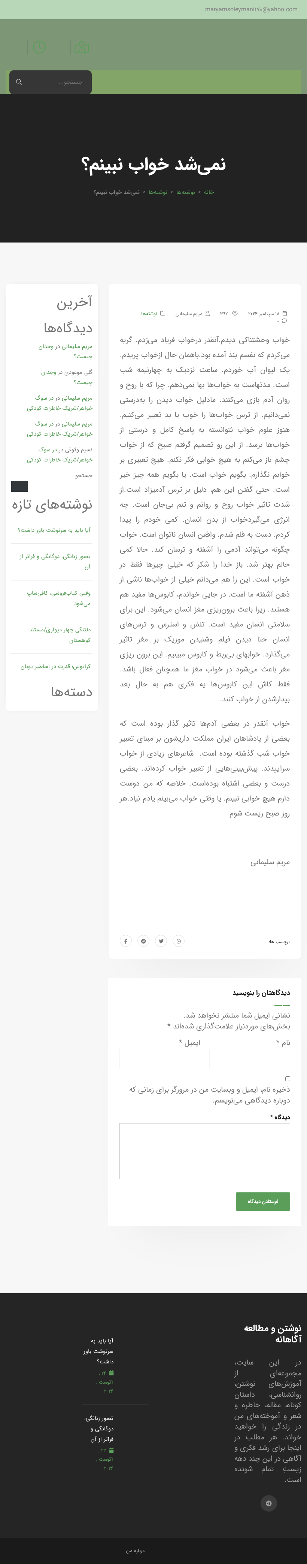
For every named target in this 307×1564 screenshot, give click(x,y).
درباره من (135, 1551)
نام (283, 1043)
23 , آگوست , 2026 (104, 1459)
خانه (209, 192)
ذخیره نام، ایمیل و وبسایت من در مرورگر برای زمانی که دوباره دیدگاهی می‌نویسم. (209, 1095)
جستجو (83, 475)
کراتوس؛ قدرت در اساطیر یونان (56, 666)
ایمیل (189, 1043)
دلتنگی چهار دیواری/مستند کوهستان (60, 635)
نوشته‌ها (185, 192)
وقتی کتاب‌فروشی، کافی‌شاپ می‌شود (59, 598)
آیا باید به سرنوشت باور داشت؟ (54, 530)
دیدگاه (280, 1117)
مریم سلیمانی (77, 346)
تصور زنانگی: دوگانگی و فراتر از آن (55, 562)
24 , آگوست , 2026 (104, 1382)
